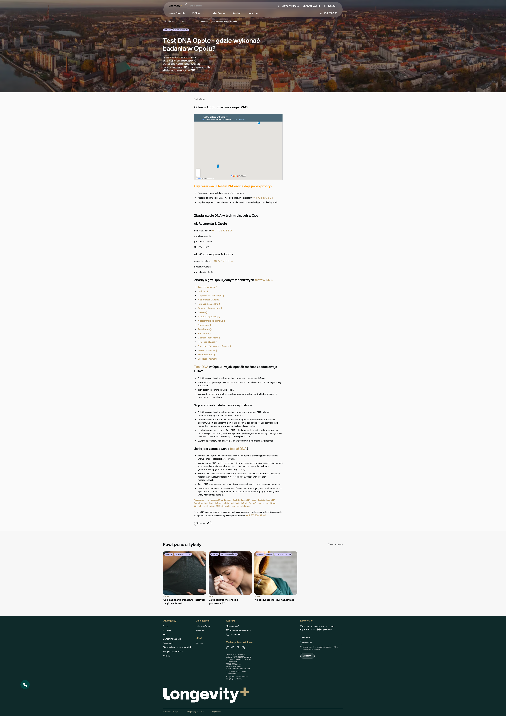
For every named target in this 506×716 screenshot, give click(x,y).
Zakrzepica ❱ (204, 333)
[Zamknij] (29, 680)
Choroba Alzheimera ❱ (209, 337)
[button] (25, 684)
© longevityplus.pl (170, 711)
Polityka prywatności (173, 651)
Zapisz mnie (307, 656)
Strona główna (169, 21)
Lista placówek (203, 626)
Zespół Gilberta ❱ (206, 354)
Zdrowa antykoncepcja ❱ (210, 308)
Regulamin (168, 642)
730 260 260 (235, 634)
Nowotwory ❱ (204, 324)
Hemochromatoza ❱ (207, 350)
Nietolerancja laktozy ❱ (209, 316)
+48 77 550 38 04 (262, 197)
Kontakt (166, 655)
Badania (199, 643)
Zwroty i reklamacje (172, 638)
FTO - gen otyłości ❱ (208, 341)
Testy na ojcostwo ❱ (208, 286)
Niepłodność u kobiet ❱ (209, 299)
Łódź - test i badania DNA (263, 499)
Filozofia (167, 630)
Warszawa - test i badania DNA (208, 499)
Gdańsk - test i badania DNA (207, 506)
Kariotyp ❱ (203, 291)
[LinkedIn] (227, 647)
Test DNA (201, 366)
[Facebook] (232, 647)
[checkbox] (301, 647)
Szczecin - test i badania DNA (235, 506)
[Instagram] (238, 647)
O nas (165, 626)
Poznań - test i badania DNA (262, 503)
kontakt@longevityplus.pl (240, 630)
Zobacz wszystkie (335, 544)
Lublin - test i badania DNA (235, 503)
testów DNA (264, 280)
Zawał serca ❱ (205, 329)
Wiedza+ (200, 630)
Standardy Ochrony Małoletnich (178, 647)
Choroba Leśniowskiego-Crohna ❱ (214, 346)
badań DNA (238, 448)
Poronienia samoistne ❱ (209, 303)
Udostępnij (200, 523)
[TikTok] (243, 647)
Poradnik (185, 21)
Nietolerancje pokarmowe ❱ (211, 320)
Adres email (305, 637)
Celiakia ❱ (203, 312)
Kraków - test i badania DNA (237, 499)
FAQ (165, 634)
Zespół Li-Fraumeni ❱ (208, 358)
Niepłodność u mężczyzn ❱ (211, 295)
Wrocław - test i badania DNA (208, 503)
